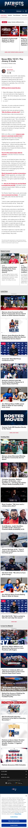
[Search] (23, 11)
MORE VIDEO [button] (14, 621)
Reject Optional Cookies (14, 821)
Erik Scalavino (10, 69)
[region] (14, 811)
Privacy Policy (18, 813)
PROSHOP (18, 11)
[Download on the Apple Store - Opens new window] (8, 783)
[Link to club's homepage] (3, 10)
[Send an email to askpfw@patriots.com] (10, 73)
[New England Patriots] (14, 789)
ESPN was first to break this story (11, 88)
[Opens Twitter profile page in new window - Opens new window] (8, 73)
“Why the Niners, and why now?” (11, 112)
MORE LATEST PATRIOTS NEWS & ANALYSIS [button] (14, 52)
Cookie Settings (14, 816)
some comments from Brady (10, 195)
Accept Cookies (14, 825)
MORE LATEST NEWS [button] (14, 432)
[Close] (26, 795)
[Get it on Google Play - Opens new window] (18, 783)
